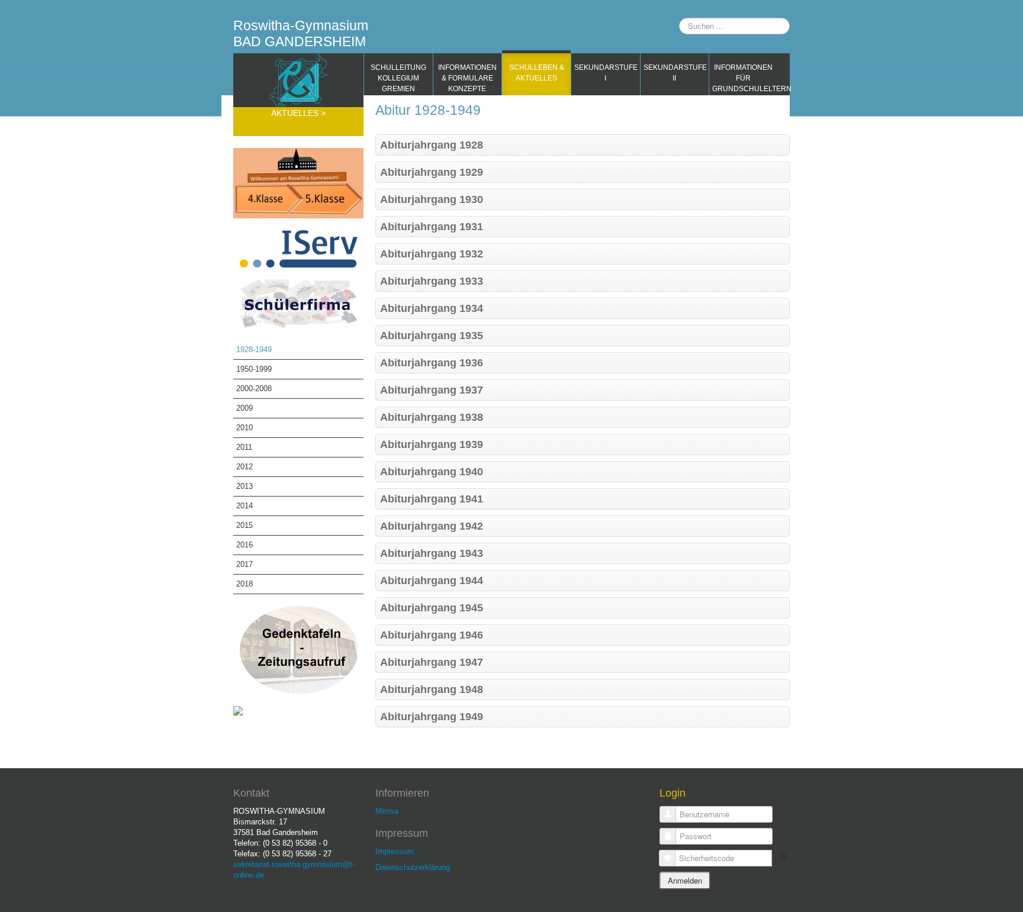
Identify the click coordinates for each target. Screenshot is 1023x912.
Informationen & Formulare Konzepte (467, 78)
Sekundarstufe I (606, 72)
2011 (244, 447)
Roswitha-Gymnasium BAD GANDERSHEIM (300, 33)
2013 (244, 486)
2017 (244, 564)
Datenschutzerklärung (412, 867)
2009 (244, 408)
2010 (244, 427)
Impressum (394, 851)
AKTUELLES (296, 113)
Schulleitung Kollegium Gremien (398, 78)
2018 (244, 583)
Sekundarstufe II (675, 72)
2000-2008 (254, 388)
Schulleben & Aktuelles (536, 72)
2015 (244, 525)
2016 (244, 544)
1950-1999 (254, 369)
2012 (244, 466)
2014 (244, 505)
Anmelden (685, 880)
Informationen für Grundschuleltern (745, 78)
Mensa (386, 811)
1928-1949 (254, 349)
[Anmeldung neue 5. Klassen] (298, 182)
